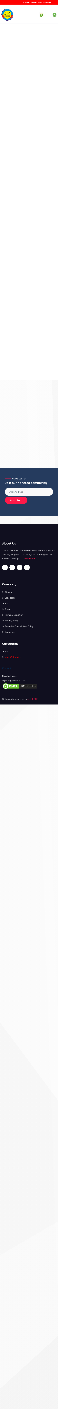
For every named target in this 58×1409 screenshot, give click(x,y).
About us (9, 592)
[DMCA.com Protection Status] (19, 685)
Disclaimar (10, 631)
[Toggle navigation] (27, 15)
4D (6, 651)
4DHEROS (32, 699)
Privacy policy (11, 620)
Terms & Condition (14, 614)
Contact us (10, 597)
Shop (7, 609)
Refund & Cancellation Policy (19, 626)
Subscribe (14, 500)
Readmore (29, 558)
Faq (6, 603)
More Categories (13, 657)
